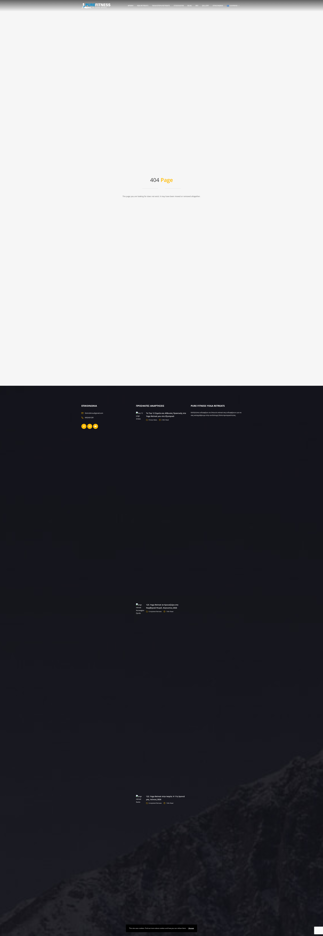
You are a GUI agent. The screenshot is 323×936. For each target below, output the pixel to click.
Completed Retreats (155, 611)
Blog (189, 6)
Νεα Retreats (142, 6)
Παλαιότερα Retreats (161, 6)
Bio (197, 6)
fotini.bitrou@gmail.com (94, 413)
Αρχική (130, 6)
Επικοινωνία (218, 6)
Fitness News (153, 420)
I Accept (191, 928)
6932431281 (89, 417)
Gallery (205, 6)
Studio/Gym (179, 6)
